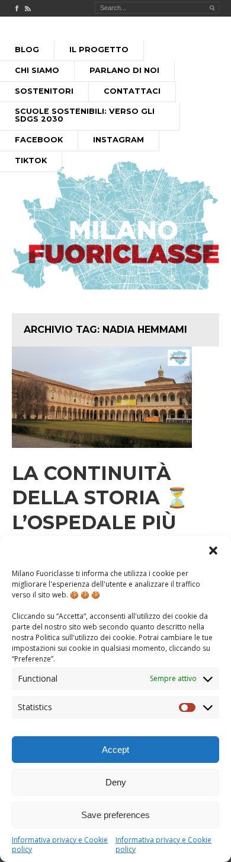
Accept (115, 750)
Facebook (39, 139)
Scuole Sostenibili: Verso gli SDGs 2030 (85, 115)
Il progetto (99, 49)
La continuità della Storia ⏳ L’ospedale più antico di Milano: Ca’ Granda (111, 522)
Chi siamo (37, 70)
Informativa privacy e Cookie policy (60, 844)
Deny (115, 782)
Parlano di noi (124, 70)
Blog (27, 49)
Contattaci (132, 91)
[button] (213, 550)
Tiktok (31, 160)
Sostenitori (44, 91)
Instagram (118, 139)
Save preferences (115, 815)
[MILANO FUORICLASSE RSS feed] (28, 8)
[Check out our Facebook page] (16, 8)
